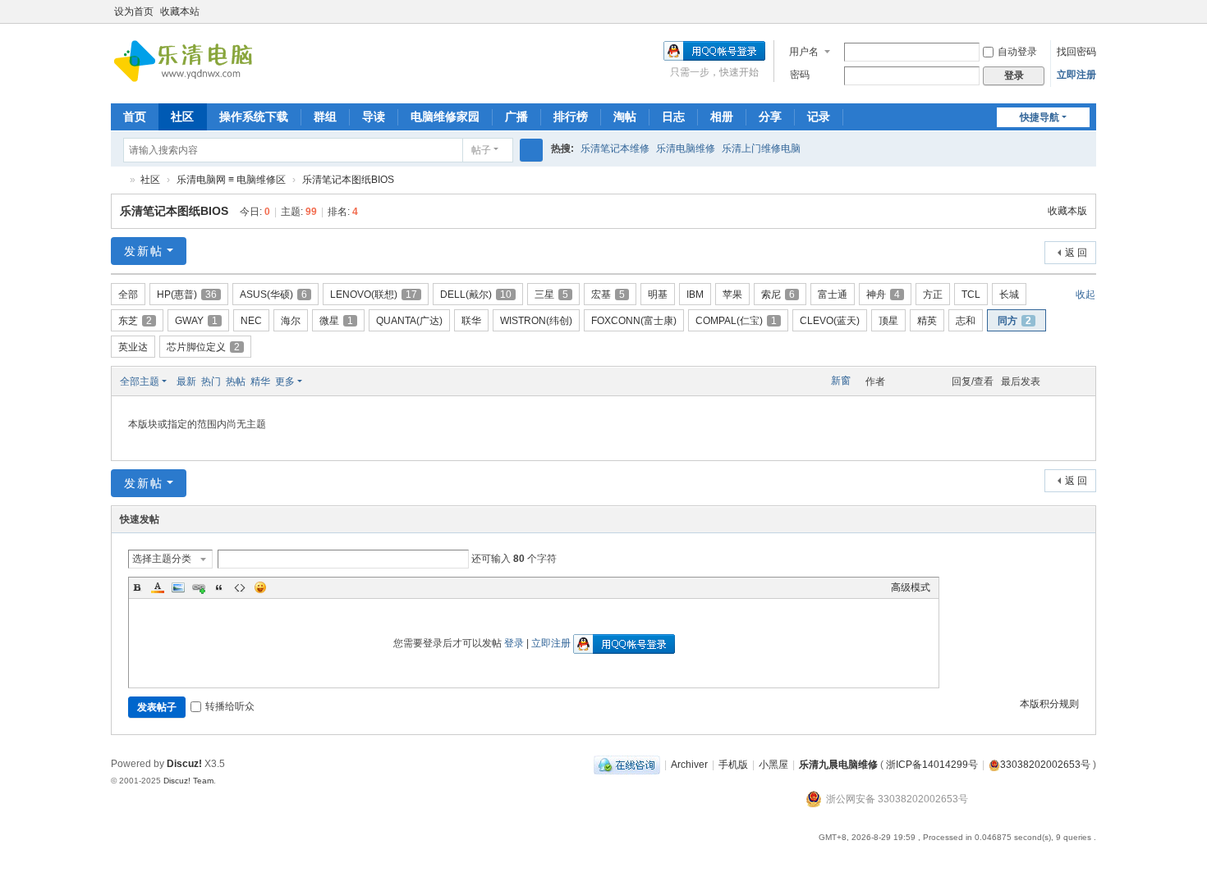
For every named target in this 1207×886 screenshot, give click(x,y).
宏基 (608, 294)
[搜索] (531, 150)
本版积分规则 (1049, 704)
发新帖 (143, 251)
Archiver (689, 764)
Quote (219, 587)
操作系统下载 (253, 116)
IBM (695, 294)
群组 (325, 116)
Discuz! (184, 764)
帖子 (481, 150)
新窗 (841, 380)
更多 (285, 381)
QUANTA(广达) (409, 321)
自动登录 (1017, 51)
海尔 (291, 321)
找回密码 (1076, 51)
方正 (933, 294)
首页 (134, 116)
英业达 (133, 347)
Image (178, 587)
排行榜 (570, 116)
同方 (1014, 321)
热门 (211, 381)
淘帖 (624, 116)
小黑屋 (773, 764)
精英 (927, 321)
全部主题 (139, 381)
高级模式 (910, 587)
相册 (721, 116)
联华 (471, 321)
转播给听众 (230, 706)
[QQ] (627, 764)
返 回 (1076, 252)
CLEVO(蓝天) (830, 321)
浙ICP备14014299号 (932, 764)
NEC (251, 321)
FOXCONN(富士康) (634, 321)
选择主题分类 (161, 558)
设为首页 (134, 11)
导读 (373, 116)
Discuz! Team (188, 780)
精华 (260, 381)
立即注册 (1076, 74)
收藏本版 (1067, 211)
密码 (800, 74)
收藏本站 (180, 11)
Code (240, 587)
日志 (673, 116)
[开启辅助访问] (1073, 11)
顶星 (888, 321)
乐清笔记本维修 (615, 148)
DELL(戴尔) (476, 294)
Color (157, 587)
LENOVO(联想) (373, 294)
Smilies (260, 587)
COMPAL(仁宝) (736, 321)
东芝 (135, 321)
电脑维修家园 (445, 116)
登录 (514, 643)
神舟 (883, 294)
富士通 (832, 294)
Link (198, 587)
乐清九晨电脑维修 (117, 180)
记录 (818, 116)
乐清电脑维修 (685, 148)
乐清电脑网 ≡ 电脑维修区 (231, 179)
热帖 (236, 381)
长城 (1009, 294)
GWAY (196, 321)
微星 (336, 321)
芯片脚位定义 (203, 347)
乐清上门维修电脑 (761, 148)
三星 (551, 294)
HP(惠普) (187, 294)
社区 (182, 116)
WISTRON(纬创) (536, 321)
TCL (970, 294)
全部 (128, 294)
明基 (658, 294)
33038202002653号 (1045, 764)
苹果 (732, 294)
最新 (186, 381)
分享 (770, 116)
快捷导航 (1039, 117)
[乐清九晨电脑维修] (188, 62)
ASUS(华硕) (273, 294)
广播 (516, 116)
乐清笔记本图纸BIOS (348, 179)
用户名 (804, 51)
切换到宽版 (1088, 18)
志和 (965, 321)
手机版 (733, 764)
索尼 (778, 294)
